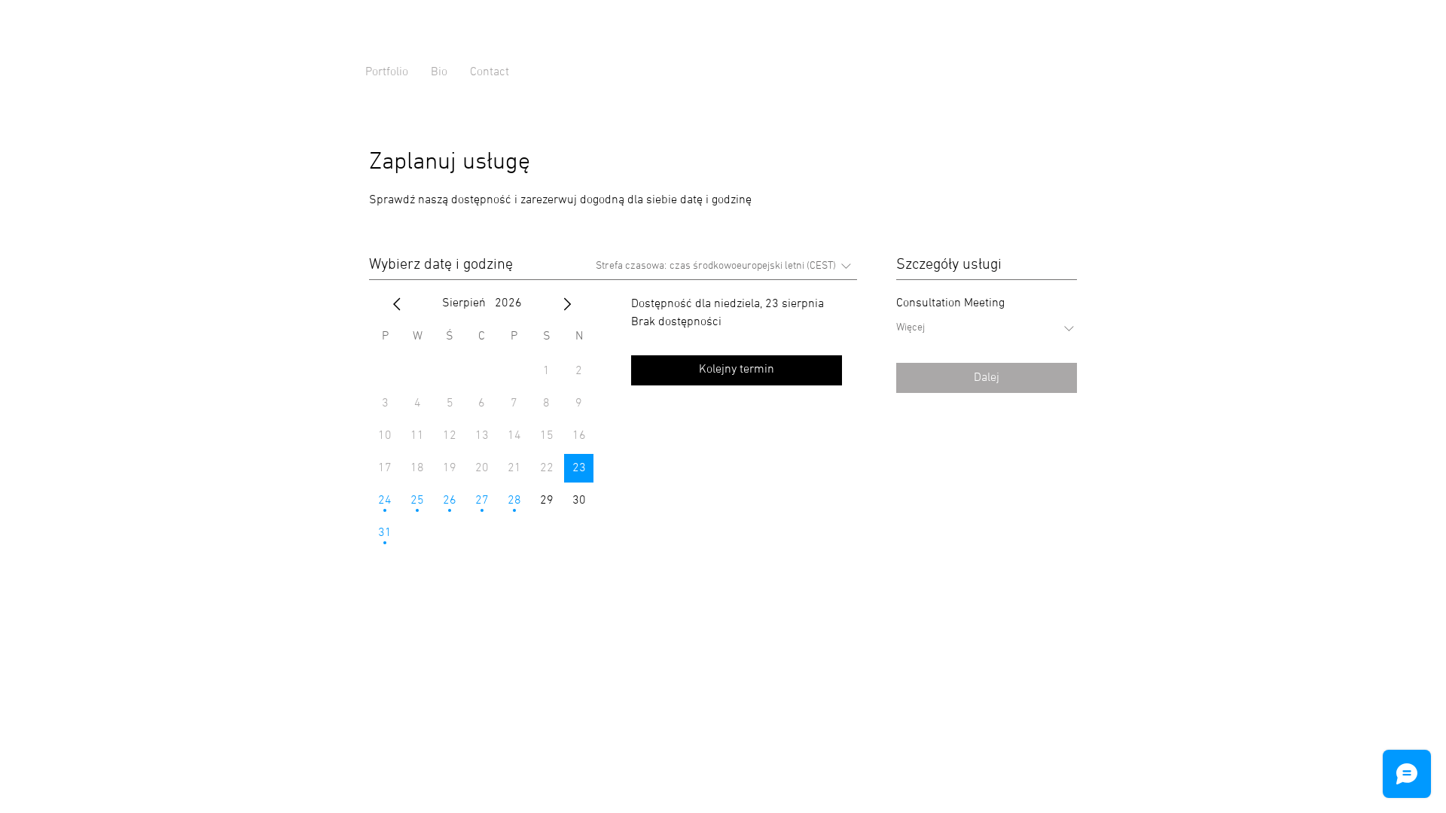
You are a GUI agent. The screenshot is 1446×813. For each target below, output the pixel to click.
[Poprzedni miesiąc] (397, 304)
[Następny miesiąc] (567, 304)
